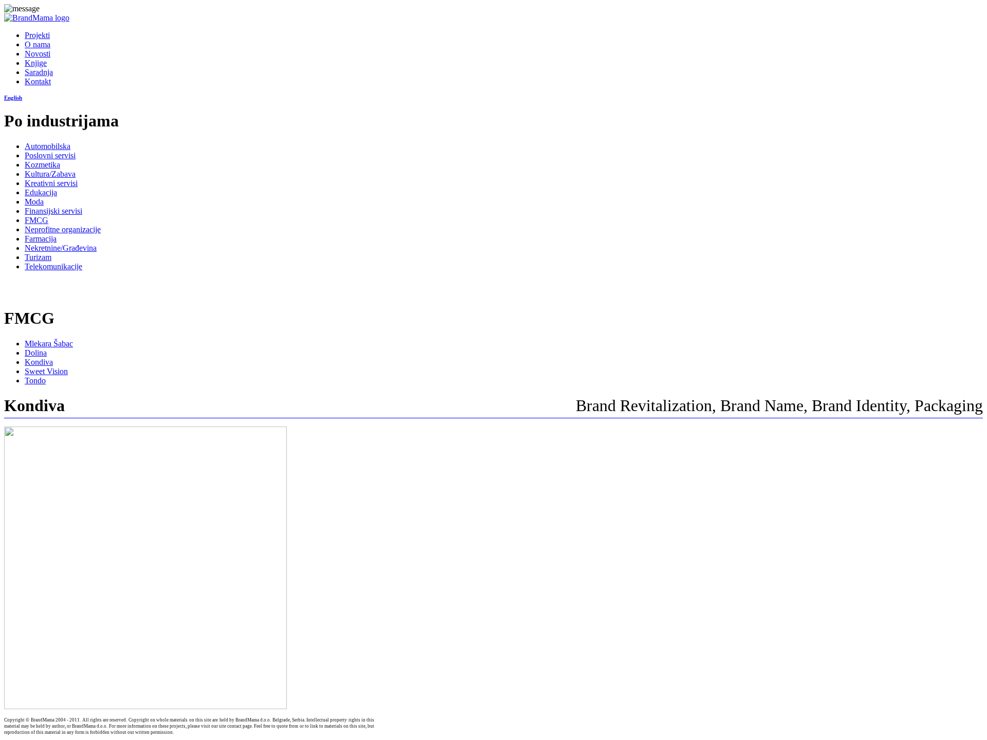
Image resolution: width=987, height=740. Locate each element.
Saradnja (39, 72)
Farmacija (41, 238)
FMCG (36, 220)
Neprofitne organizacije (63, 229)
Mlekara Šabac (49, 343)
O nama (37, 44)
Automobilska (47, 146)
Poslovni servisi (50, 155)
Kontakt (38, 81)
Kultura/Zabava (50, 174)
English (13, 98)
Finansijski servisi (53, 211)
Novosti (37, 53)
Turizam (38, 257)
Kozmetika (42, 164)
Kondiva (39, 362)
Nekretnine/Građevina (61, 248)
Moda (34, 201)
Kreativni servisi (51, 183)
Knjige (36, 63)
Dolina (36, 352)
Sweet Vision (46, 371)
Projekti (37, 35)
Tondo (35, 380)
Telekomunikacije (53, 266)
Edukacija (41, 192)
